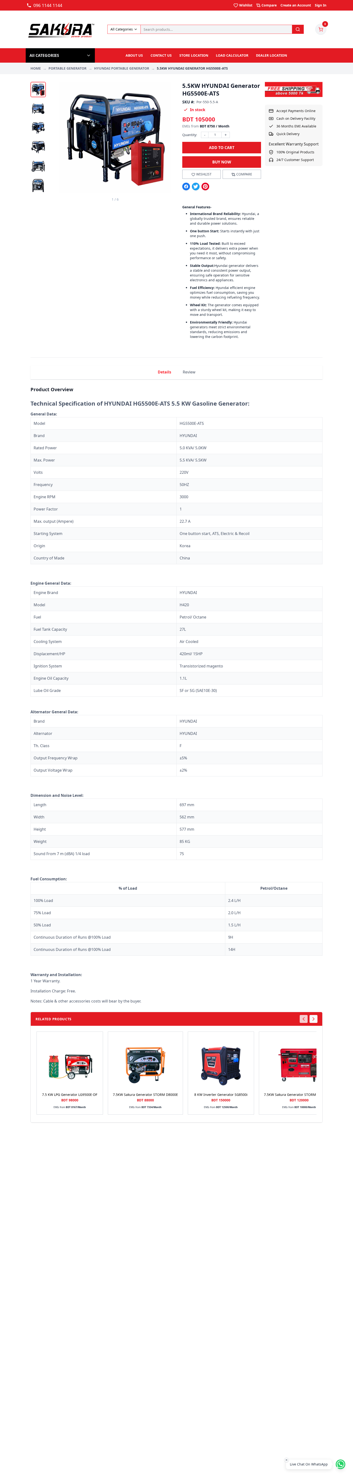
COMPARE (244, 174)
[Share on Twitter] (196, 186)
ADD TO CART (221, 147)
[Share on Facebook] (186, 186)
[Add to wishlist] (97, 1041)
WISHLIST (204, 174)
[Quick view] (97, 1064)
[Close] (286, 1460)
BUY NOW (221, 162)
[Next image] (164, 142)
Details (164, 372)
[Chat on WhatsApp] (340, 1464)
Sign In (320, 5)
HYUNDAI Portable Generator (121, 68)
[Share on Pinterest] (205, 186)
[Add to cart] (97, 1053)
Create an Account (295, 5)
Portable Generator (67, 68)
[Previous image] (66, 142)
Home (35, 68)
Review (189, 372)
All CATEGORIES (44, 55)
